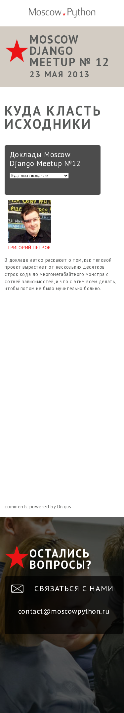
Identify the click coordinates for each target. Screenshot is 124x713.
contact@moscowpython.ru (63, 611)
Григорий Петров (29, 248)
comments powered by (38, 506)
